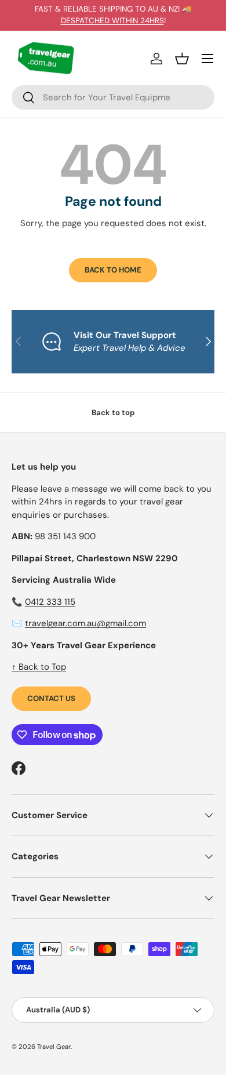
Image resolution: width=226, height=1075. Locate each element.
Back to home (113, 270)
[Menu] (207, 58)
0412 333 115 (50, 602)
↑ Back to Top (39, 667)
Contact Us (51, 698)
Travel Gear (54, 1047)
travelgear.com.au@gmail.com (85, 623)
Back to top (113, 412)
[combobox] (113, 97)
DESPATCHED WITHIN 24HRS (112, 21)
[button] (182, 58)
